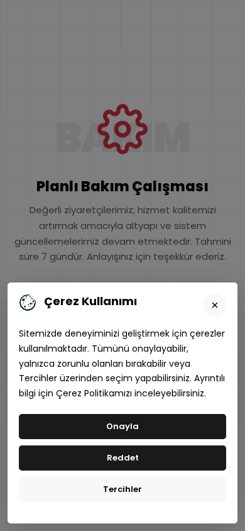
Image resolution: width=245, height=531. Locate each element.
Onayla (122, 426)
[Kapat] (215, 305)
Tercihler (122, 489)
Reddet (123, 458)
